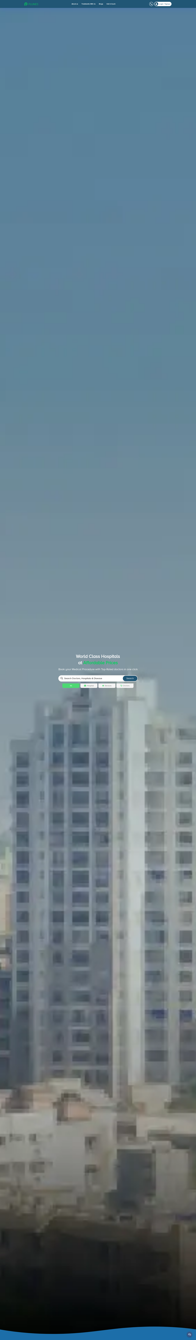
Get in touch (111, 4)
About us (75, 4)
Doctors (126, 686)
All (71, 686)
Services (108, 686)
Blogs (101, 4)
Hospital (90, 686)
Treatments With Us (88, 4)
